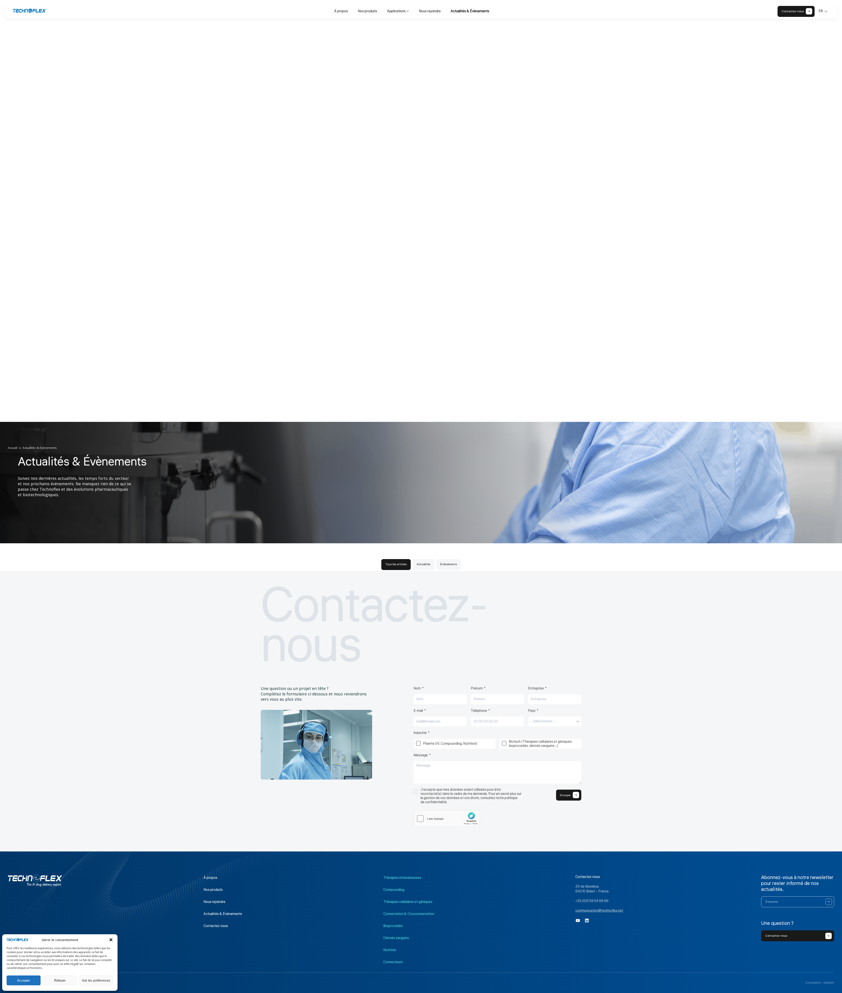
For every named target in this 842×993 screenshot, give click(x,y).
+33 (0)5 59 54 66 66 (591, 901)
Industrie (420, 733)
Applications (396, 11)
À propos (341, 11)
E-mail (418, 711)
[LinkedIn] (586, 920)
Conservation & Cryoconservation (408, 913)
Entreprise (536, 688)
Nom (417, 688)
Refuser (60, 980)
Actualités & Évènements (470, 11)
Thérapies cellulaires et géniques (407, 901)
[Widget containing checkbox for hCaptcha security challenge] (447, 818)
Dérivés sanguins (396, 938)
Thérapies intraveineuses (402, 877)
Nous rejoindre (430, 11)
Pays (531, 711)
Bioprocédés (393, 926)
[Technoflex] (29, 11)
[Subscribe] (829, 902)
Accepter (23, 980)
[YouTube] (577, 920)
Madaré (829, 982)
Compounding (393, 889)
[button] (111, 940)
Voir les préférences (96, 980)
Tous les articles (396, 564)
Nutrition (389, 950)
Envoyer (565, 795)
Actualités (423, 564)
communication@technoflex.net (599, 910)
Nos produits (367, 11)
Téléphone (479, 711)
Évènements (448, 564)
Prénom (477, 688)
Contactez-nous (215, 926)
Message (421, 755)
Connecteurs (393, 962)
